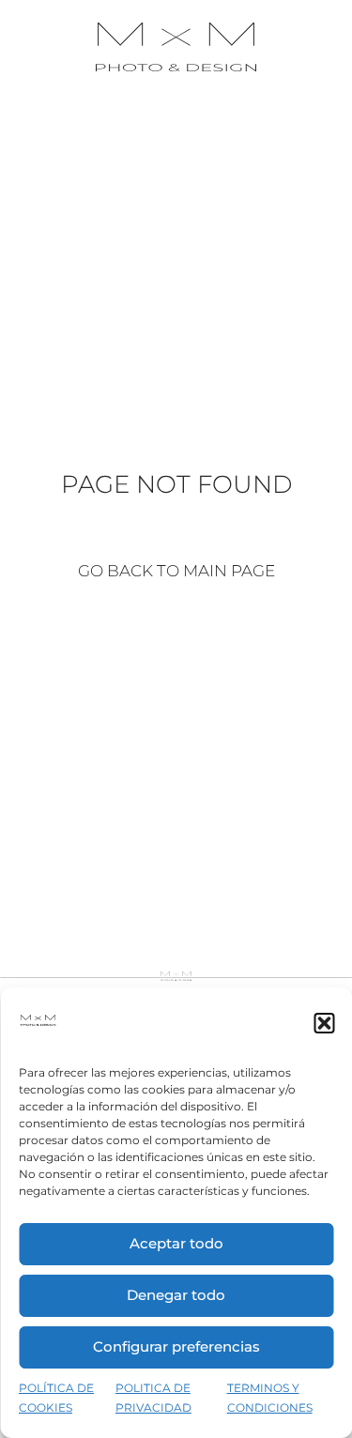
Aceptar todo (176, 1243)
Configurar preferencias (176, 1346)
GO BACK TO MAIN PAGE (176, 570)
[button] (323, 1023)
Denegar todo (176, 1295)
